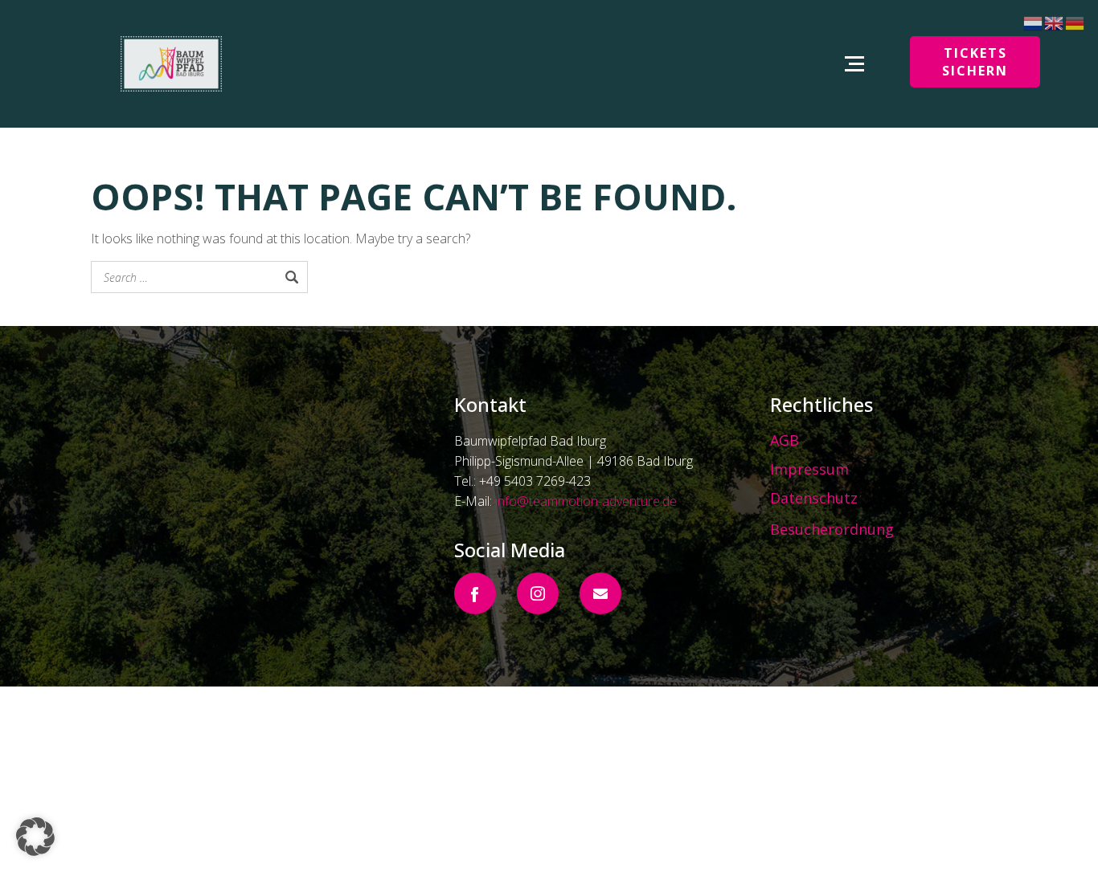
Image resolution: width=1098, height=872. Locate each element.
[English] (1054, 22)
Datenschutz (814, 497)
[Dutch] (1033, 22)
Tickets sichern (975, 61)
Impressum (809, 469)
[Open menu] (854, 63)
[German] (1075, 22)
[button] (35, 836)
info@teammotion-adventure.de (586, 501)
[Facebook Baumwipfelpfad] (475, 593)
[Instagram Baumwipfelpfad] (538, 593)
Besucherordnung (832, 529)
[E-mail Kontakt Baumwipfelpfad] (600, 593)
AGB (784, 440)
